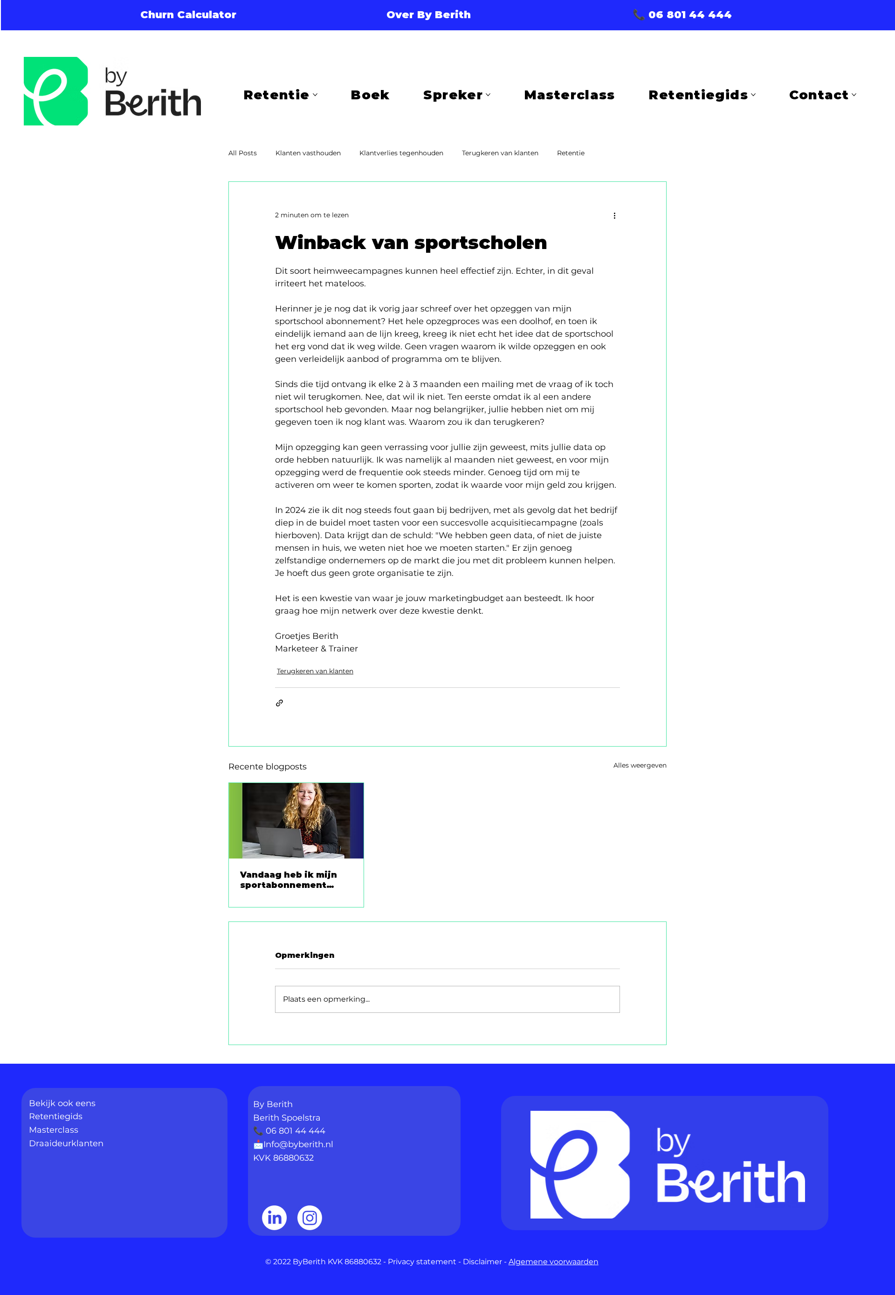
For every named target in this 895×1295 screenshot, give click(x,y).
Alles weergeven (640, 765)
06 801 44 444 (295, 1131)
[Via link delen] (279, 703)
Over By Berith (428, 14)
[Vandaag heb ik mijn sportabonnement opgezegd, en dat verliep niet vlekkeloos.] (296, 821)
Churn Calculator (188, 14)
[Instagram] (309, 1217)
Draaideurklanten (66, 1143)
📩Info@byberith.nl (293, 1144)
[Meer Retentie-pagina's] (315, 94)
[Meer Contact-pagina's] (854, 94)
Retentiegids (56, 1116)
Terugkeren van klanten (500, 153)
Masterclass (53, 1130)
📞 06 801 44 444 (682, 14)
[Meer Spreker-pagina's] (488, 94)
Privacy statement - (425, 1261)
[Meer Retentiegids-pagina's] (753, 94)
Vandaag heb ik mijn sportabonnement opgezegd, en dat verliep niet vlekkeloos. (288, 880)
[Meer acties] (614, 215)
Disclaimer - (486, 1261)
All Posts (242, 153)
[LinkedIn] (274, 1217)
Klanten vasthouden (308, 153)
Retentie (571, 153)
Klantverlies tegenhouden (401, 153)
